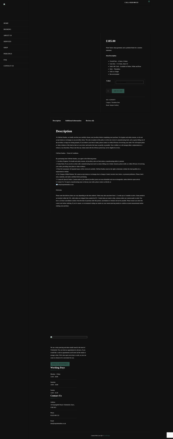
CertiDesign (107, 435)
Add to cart (118, 91)
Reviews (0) (90, 121)
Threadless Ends (81, 22)
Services (7, 41)
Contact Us (9, 66)
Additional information (73, 121)
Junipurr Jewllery (114, 105)
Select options (59, 256)
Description (57, 121)
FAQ (5, 60)
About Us (8, 35)
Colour (108, 81)
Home (6, 23)
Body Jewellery (67, 22)
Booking (7, 29)
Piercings (8, 54)
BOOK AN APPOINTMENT (60, 364)
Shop (6, 47)
